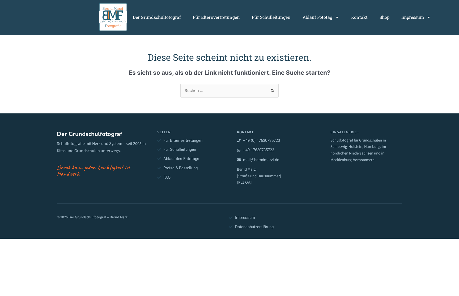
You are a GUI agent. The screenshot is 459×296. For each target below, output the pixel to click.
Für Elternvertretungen (216, 17)
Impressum (412, 17)
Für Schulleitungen (271, 17)
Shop (384, 17)
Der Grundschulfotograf (157, 17)
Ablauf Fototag (317, 17)
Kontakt (359, 17)
